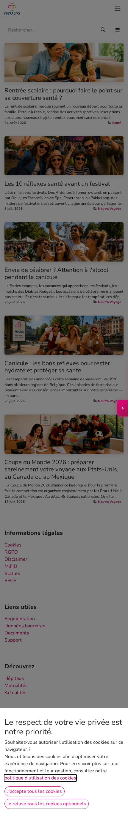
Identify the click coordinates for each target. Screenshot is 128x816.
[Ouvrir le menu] (122, 408)
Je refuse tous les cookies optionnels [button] (46, 804)
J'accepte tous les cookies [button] (34, 791)
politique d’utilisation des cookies (40, 778)
